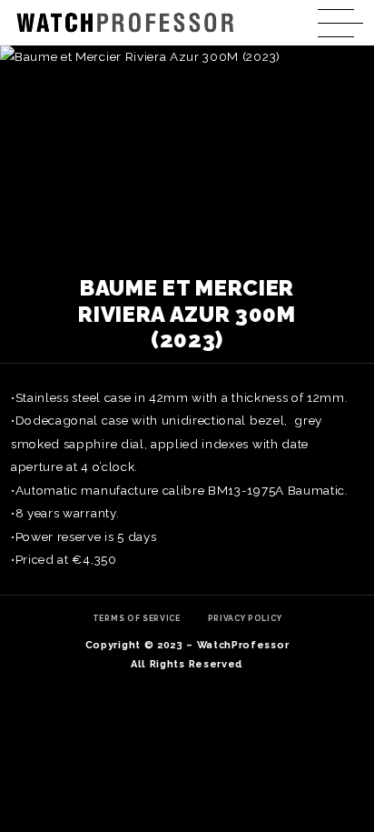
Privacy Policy (245, 618)
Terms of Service (137, 618)
